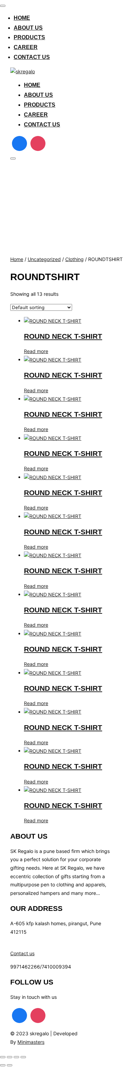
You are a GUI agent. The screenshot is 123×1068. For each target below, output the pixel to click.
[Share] (16, 1057)
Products (29, 37)
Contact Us (32, 57)
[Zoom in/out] (2, 1057)
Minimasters (30, 1042)
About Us (28, 28)
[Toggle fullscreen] (9, 1057)
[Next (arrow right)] (9, 1065)
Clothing (74, 259)
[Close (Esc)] (23, 1057)
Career (26, 47)
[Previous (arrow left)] (2, 1065)
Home (22, 18)
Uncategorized (44, 259)
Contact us (22, 953)
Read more (36, 351)
